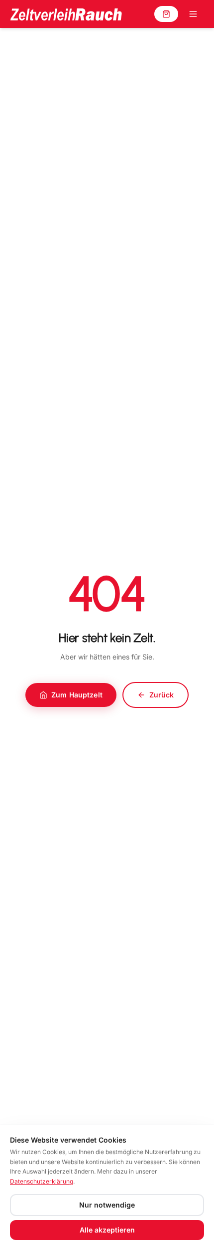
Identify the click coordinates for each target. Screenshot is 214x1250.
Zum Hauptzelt (77, 694)
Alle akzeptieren (107, 1230)
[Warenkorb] (166, 14)
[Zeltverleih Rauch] (65, 14)
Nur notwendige (107, 1205)
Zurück (161, 694)
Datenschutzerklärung (41, 1181)
